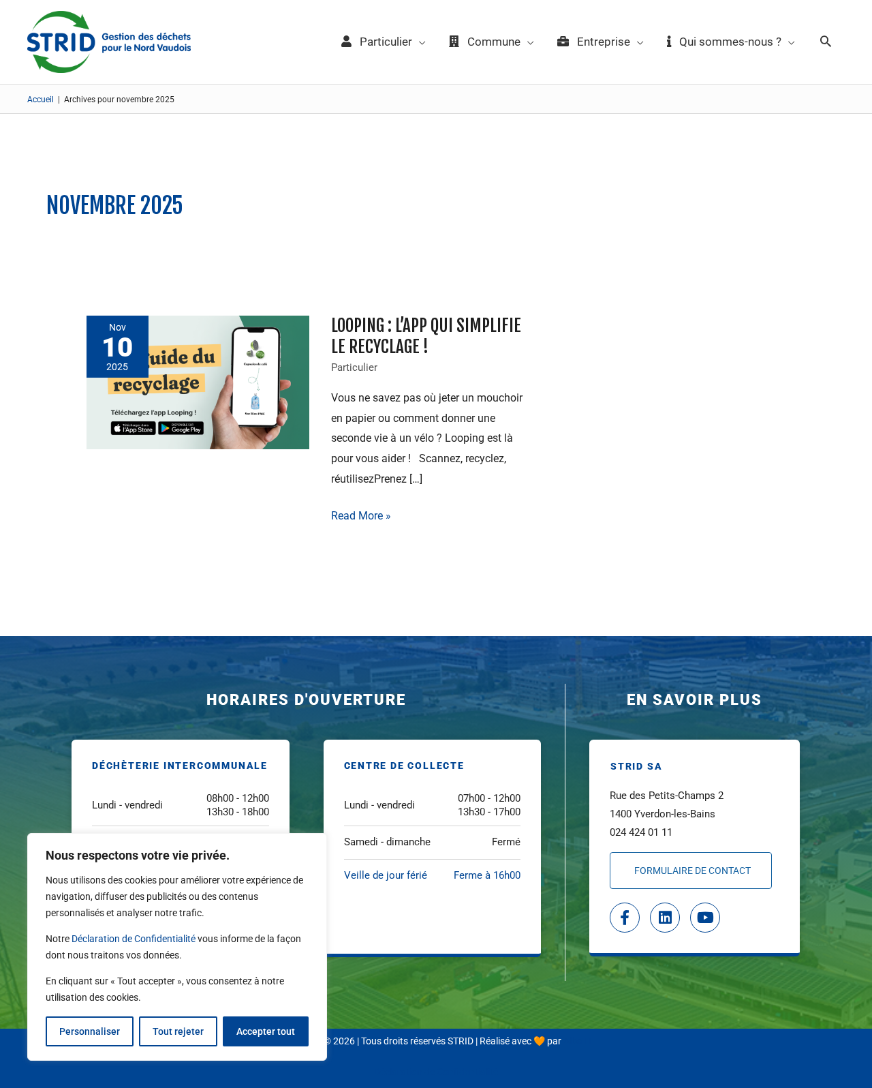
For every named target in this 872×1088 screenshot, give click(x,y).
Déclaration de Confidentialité (134, 938)
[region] (177, 947)
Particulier (354, 367)
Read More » (361, 514)
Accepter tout (265, 1031)
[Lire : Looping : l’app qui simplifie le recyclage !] (198, 381)
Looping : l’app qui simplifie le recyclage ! (426, 336)
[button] (825, 42)
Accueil (40, 99)
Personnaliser (89, 1031)
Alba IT (578, 1041)
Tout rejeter (178, 1031)
